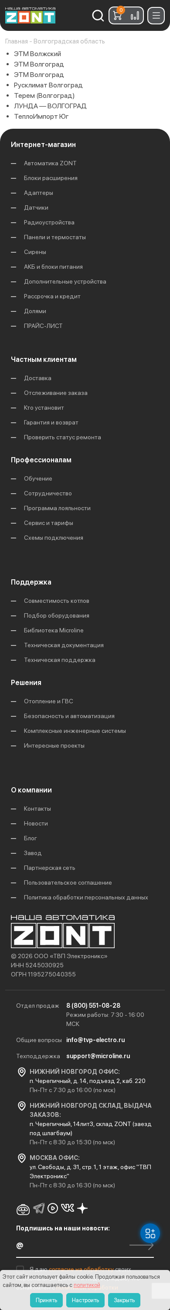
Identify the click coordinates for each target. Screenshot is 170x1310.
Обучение (38, 478)
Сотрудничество (48, 493)
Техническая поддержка (59, 659)
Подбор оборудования (56, 615)
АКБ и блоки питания (53, 266)
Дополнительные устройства (65, 281)
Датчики (36, 207)
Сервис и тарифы (48, 522)
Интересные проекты (54, 745)
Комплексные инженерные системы (75, 730)
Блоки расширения (51, 177)
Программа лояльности (57, 508)
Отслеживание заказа (56, 392)
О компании (31, 790)
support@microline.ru (98, 1056)
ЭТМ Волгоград (39, 64)
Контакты (37, 808)
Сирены (35, 251)
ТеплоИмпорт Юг (41, 116)
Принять (46, 1300)
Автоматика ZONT (50, 163)
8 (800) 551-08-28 (93, 1005)
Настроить (85, 1300)
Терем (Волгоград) (44, 95)
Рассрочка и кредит (52, 296)
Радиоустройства (49, 222)
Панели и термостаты (55, 237)
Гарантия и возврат (51, 422)
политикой (87, 1285)
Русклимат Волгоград (48, 85)
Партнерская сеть (49, 867)
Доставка (37, 377)
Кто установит (44, 407)
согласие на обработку (82, 1269)
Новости (36, 823)
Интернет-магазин (43, 144)
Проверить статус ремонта (62, 437)
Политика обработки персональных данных (86, 897)
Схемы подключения (53, 537)
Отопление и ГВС (48, 701)
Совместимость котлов (56, 600)
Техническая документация (64, 645)
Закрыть (124, 1300)
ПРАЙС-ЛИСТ (43, 325)
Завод (33, 852)
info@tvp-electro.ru (95, 1039)
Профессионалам (41, 460)
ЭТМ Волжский (37, 54)
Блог (30, 838)
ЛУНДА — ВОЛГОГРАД (50, 106)
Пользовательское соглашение (68, 882)
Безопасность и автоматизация (69, 715)
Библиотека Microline (54, 630)
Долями (35, 310)
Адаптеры (38, 192)
